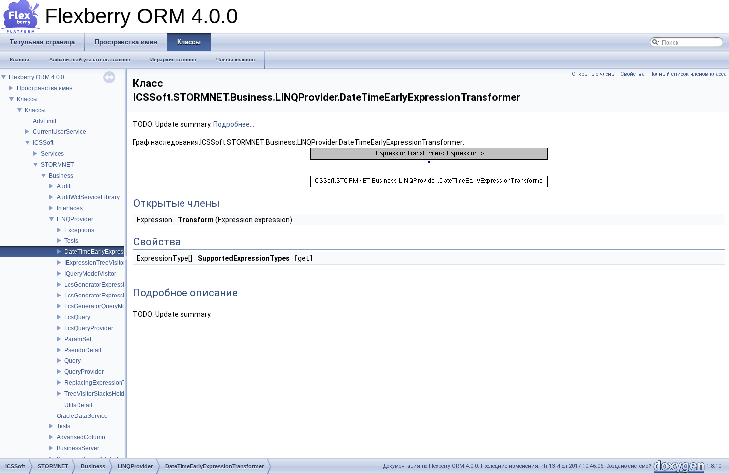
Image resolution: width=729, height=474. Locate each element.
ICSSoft (43, 142)
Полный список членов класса (688, 74)
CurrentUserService (59, 131)
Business (61, 175)
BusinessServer (78, 448)
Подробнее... (233, 124)
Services (52, 153)
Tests (71, 240)
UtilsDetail (78, 405)
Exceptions (79, 230)
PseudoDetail (82, 350)
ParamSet (77, 339)
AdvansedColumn (81, 437)
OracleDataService (82, 416)
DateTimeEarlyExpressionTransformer (116, 251)
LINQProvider (75, 219)
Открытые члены (594, 74)
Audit (63, 186)
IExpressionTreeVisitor (94, 262)
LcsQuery (77, 317)
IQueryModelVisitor (90, 273)
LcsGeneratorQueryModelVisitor (107, 306)
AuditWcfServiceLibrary (88, 197)
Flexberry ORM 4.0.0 (36, 77)
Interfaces (70, 208)
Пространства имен (45, 88)
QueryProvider (84, 371)
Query (72, 360)
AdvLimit (44, 121)
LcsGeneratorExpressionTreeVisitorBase (119, 284)
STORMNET (57, 164)
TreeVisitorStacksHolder (97, 393)
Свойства (632, 74)
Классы (27, 99)
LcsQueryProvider (88, 328)
